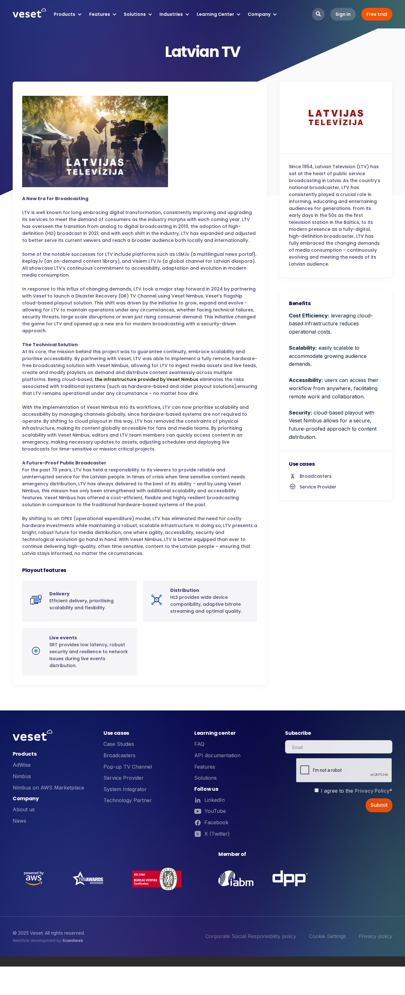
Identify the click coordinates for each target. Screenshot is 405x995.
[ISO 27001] (157, 878)
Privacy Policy (372, 791)
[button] (68, 14)
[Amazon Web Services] (34, 878)
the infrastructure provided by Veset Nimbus (146, 379)
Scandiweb (72, 940)
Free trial (376, 14)
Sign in (343, 14)
